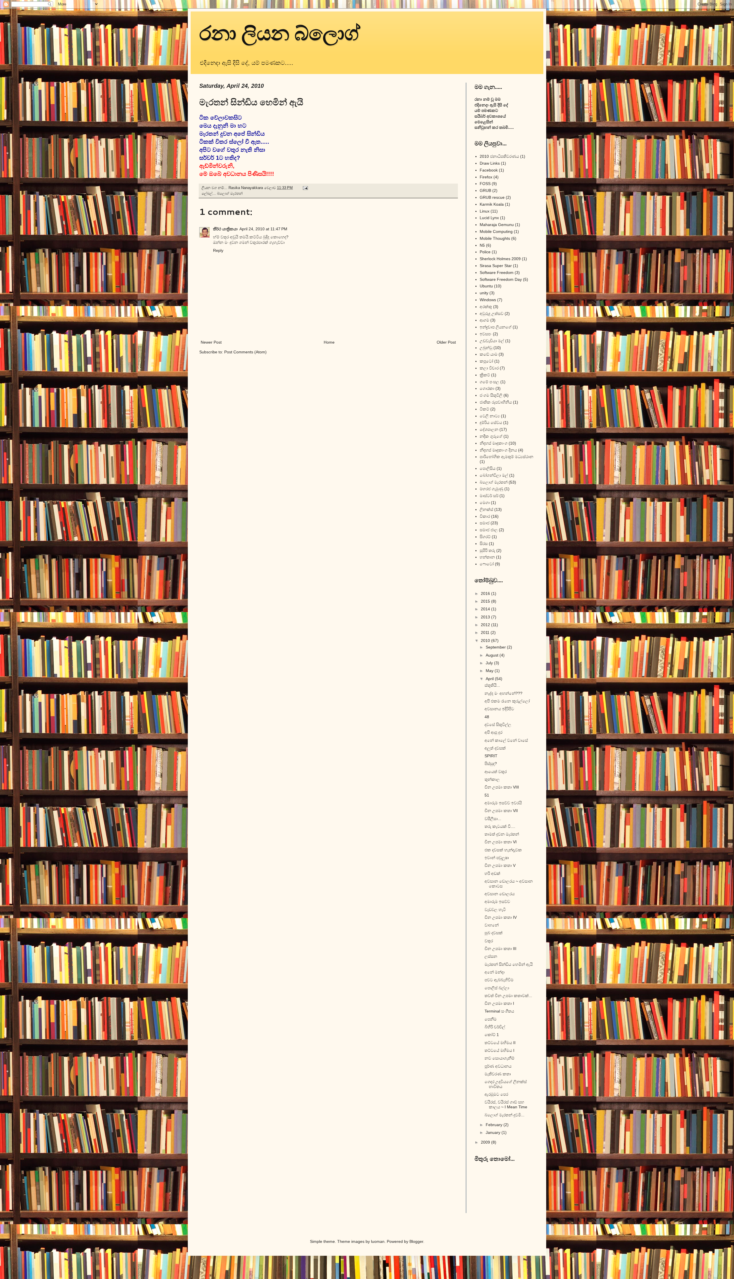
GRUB (485, 190)
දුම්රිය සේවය (491, 422)
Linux (484, 211)
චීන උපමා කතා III (500, 948)
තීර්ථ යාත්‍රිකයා (225, 229)
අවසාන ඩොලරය (500, 893)
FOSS (485, 183)
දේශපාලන (489, 429)
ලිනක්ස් (486, 509)
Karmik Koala (492, 204)
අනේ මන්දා (495, 972)
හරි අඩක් (492, 873)
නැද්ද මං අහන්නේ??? (503, 693)
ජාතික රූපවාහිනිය (496, 402)
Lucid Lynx (489, 217)
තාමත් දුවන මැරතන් (502, 834)
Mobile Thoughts (495, 238)
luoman (377, 1241)
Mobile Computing (496, 231)
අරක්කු (486, 306)
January (493, 1132)
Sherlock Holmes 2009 (500, 258)
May (490, 670)
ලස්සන (491, 956)
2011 (486, 632)
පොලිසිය (487, 468)
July (490, 663)
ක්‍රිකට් (485, 375)
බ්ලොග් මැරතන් (230, 194)
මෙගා (485, 502)
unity (484, 293)
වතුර (489, 941)
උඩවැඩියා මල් (492, 340)
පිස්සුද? (491, 763)
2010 (486, 640)
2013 (486, 617)
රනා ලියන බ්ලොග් (279, 32)
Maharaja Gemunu (497, 224)
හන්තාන (487, 557)
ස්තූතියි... (492, 685)
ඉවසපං (486, 334)
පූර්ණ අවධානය (498, 1066)
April (490, 678)
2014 (486, 609)
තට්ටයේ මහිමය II (500, 1042)
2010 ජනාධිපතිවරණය (499, 156)
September (496, 647)
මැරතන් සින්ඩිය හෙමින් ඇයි (509, 964)
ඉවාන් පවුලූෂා (497, 857)
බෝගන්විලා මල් (494, 475)
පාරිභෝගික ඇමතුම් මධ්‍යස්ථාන (506, 456)
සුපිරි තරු (487, 550)
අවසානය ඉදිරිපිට (499, 708)
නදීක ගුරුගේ (491, 436)
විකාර (485, 516)
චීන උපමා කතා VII (501, 810)
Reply (218, 250)
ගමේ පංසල (489, 381)
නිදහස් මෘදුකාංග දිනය (498, 450)
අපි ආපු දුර (493, 732)
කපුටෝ (486, 361)
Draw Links (490, 163)
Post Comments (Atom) (245, 352)
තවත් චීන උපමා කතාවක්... (508, 995)
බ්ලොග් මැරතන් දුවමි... (504, 1115)
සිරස (484, 543)
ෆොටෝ (487, 564)
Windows (488, 299)
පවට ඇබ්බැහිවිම (499, 980)
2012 (486, 624)
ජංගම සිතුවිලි (491, 395)
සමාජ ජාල (489, 529)
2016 (486, 593)
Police (485, 252)
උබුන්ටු (486, 347)
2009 (486, 1142)
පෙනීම (491, 1019)
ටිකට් (484, 409)
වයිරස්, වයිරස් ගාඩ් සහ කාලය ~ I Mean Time (506, 1104)
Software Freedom (497, 272)
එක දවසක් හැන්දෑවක (503, 850)
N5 (482, 245)
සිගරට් (485, 536)
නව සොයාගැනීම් (499, 1058)
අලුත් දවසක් (495, 748)
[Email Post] (305, 188)
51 (487, 795)
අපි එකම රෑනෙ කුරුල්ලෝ (507, 701)
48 (487, 717)
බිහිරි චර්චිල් (495, 1027)
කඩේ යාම (488, 354)
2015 (486, 601)
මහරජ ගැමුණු (491, 488)
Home (329, 342)
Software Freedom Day (501, 279)
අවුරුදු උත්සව (491, 313)
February (494, 1124)
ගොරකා (487, 388)
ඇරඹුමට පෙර (496, 1094)
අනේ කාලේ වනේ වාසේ (506, 740)
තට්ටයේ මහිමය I (499, 1050)
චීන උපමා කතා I (499, 1003)
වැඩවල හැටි (495, 909)
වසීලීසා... (493, 818)
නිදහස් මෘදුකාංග (493, 443)
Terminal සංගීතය (499, 1011)
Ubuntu (486, 286)
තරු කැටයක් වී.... (500, 826)
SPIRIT (491, 756)
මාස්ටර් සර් (489, 495)
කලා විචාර (489, 368)
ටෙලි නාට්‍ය (490, 416)
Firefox (486, 177)
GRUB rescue (492, 197)
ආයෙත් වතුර (496, 771)
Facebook (489, 170)
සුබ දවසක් (494, 932)
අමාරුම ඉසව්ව (497, 901)
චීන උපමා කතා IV (501, 917)
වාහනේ (492, 925)
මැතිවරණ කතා (498, 1074)
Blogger (416, 1241)
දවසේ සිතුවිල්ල (498, 724)
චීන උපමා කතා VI (501, 842)
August (492, 655)
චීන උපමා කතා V (500, 865)
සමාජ (484, 523)
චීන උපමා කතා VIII (502, 787)
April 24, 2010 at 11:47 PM (263, 229)
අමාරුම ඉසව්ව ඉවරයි (503, 803)
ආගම (484, 320)
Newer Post (211, 342)
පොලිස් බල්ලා (497, 988)
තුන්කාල (492, 779)
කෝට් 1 (492, 1034)
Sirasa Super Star (496, 265)
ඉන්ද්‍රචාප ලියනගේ (496, 327)
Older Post (446, 342)
